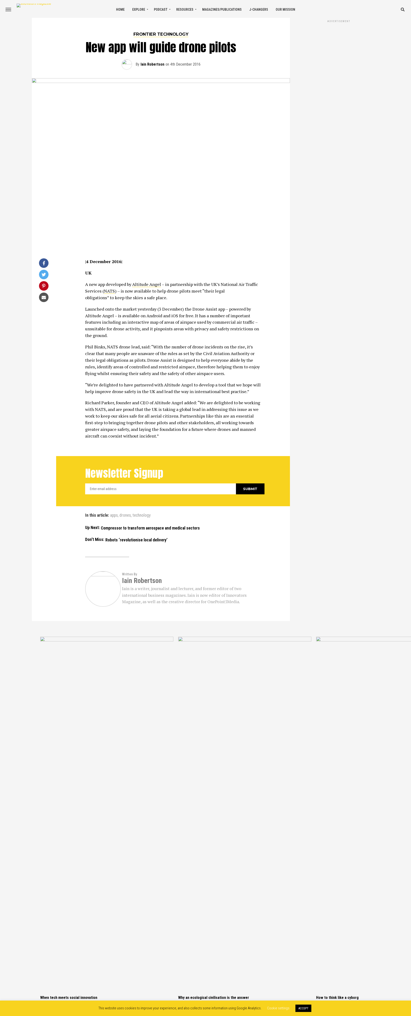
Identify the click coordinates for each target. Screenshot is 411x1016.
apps (114, 515)
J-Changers (258, 9)
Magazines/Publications (222, 9)
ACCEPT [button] (303, 1008)
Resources (184, 9)
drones (125, 515)
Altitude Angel (146, 284)
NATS (109, 291)
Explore (138, 9)
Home (120, 9)
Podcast (160, 9)
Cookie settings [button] (278, 1008)
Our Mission (285, 9)
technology (141, 515)
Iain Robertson (152, 64)
